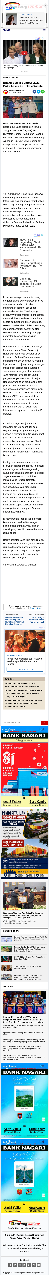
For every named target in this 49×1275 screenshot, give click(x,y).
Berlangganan (9, 1245)
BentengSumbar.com (23, 1273)
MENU (6, 30)
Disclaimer (38, 1235)
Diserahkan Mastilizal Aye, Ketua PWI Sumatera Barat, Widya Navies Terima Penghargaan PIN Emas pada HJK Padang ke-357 (23, 915)
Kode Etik (21, 1245)
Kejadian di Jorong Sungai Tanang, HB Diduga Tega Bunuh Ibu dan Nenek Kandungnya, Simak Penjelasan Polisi (28, 977)
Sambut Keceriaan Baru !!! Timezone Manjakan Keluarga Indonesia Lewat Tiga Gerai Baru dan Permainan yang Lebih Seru (23, 1019)
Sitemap (35, 1238)
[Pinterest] (20, 1265)
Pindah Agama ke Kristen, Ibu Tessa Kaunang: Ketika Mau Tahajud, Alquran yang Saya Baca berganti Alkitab (24, 1041)
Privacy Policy (16, 1238)
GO (44, 723)
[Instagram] (24, 1265)
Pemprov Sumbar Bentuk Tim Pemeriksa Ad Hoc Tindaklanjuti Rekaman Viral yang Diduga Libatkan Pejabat (24, 693)
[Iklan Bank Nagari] (24, 1138)
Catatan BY (10, 1235)
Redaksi (20, 1235)
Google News (35, 608)
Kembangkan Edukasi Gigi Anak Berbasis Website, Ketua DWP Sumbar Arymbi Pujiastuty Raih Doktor (23, 703)
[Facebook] (10, 1265)
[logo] (24, 1225)
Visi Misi (27, 1238)
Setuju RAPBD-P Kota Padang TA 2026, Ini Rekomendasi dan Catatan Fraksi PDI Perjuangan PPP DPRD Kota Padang (24, 1057)
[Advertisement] (24, 171)
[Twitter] (15, 1265)
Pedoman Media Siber (36, 1245)
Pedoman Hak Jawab (16, 1248)
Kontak (28, 1235)
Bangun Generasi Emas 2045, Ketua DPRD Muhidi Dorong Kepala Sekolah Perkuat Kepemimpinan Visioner (22, 1048)
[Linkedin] (29, 1265)
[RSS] (39, 1265)
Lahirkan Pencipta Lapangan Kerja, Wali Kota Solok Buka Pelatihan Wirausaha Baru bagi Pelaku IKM (30, 939)
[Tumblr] (34, 1265)
